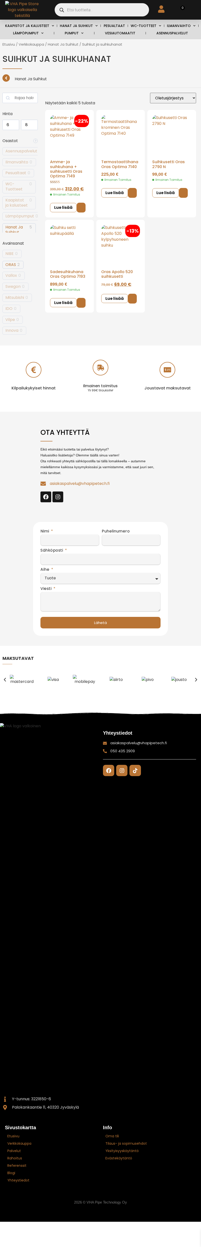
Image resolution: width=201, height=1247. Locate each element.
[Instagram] (57, 496)
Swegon (13, 286)
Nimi (45, 531)
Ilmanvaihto (179, 25)
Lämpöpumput (26, 33)
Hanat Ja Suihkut (76, 25)
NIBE (9, 253)
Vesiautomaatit (120, 33)
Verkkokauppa (31, 44)
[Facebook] (45, 496)
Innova (11, 330)
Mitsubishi (14, 297)
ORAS (10, 264)
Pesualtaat (114, 25)
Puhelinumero (116, 531)
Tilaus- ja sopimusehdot (126, 1143)
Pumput (72, 33)
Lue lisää (63, 207)
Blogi (11, 1172)
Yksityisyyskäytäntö (122, 1150)
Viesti (46, 589)
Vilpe (10, 319)
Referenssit (16, 1165)
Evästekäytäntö (118, 1158)
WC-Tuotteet (143, 25)
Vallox (11, 275)
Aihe (45, 570)
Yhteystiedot (18, 1180)
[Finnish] (179, 1211)
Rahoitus (14, 1158)
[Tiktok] (135, 770)
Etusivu (8, 44)
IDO (9, 308)
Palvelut (14, 1150)
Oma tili (112, 1136)
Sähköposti (52, 550)
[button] (4, 679)
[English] (189, 1211)
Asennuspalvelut (172, 33)
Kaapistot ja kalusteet (27, 25)
